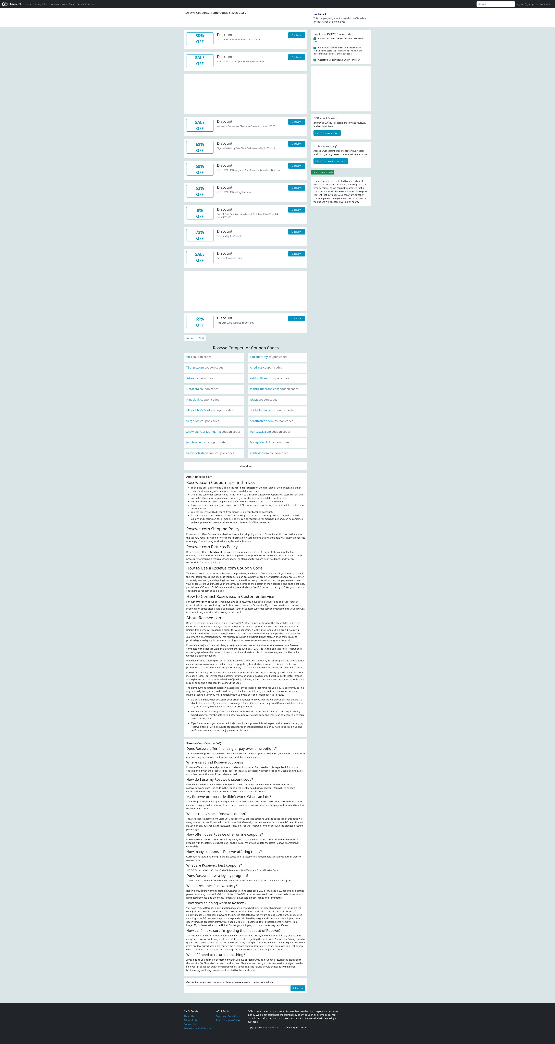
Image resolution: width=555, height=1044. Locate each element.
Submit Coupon (85, 4)
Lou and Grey (268, 357)
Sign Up (529, 4)
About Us (189, 1016)
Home (28, 4)
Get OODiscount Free (327, 133)
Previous (190, 338)
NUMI (263, 399)
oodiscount (11, 4)
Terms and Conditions (228, 1016)
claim (334, 198)
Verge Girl (202, 421)
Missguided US (269, 442)
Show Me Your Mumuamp (213, 432)
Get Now (296, 35)
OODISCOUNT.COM (272, 1027)
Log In (519, 4)
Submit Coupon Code (322, 172)
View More (246, 466)
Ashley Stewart (269, 378)
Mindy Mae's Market (209, 410)
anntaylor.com (269, 453)
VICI (198, 357)
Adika (199, 378)
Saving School (41, 4)
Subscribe (297, 988)
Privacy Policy (191, 1020)
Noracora (202, 389)
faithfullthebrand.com (274, 389)
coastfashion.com (271, 421)
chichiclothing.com (272, 410)
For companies (544, 4)
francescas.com (270, 432)
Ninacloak (202, 399)
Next (201, 338)
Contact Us (190, 1024)
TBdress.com (204, 367)
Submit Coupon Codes (228, 1020)
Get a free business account (330, 161)
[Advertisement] (245, 94)
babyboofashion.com (210, 453)
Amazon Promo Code (63, 4)
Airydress (266, 367)
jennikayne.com (206, 442)
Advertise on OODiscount (198, 1028)
